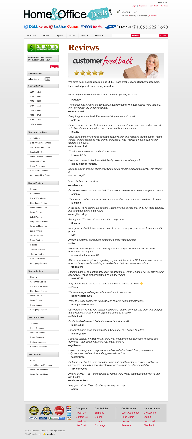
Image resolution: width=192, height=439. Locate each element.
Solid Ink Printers (37, 249)
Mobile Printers (36, 235)
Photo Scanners (37, 337)
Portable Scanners (38, 342)
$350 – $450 (35, 101)
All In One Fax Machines (41, 365)
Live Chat (81, 425)
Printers (84, 36)
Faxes (72, 36)
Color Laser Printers (38, 203)
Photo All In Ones (37, 166)
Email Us (81, 421)
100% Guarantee (131, 412)
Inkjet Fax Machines (39, 370)
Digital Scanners (37, 328)
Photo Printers (36, 240)
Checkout (164, 6)
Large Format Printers (39, 221)
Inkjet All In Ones (37, 152)
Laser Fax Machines (39, 374)
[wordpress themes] (49, 434)
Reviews (126, 425)
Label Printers (36, 217)
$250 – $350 (35, 96)
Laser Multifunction (38, 226)
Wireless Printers (37, 259)
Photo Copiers (36, 305)
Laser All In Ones (37, 161)
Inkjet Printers (36, 212)
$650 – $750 (35, 115)
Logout (147, 417)
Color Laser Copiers (38, 291)
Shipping (99, 412)
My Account (150, 412)
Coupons (126, 421)
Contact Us (82, 417)
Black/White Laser (38, 198)
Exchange (100, 425)
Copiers (59, 36)
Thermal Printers (37, 254)
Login (134, 6)
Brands (46, 36)
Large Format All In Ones (41, 157)
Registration (143, 6)
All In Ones (31, 36)
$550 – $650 (35, 110)
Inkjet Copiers (36, 296)
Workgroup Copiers (38, 310)
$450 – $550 (35, 106)
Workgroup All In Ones (40, 175)
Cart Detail (154, 6)
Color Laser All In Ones (40, 147)
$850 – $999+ (36, 124)
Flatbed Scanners (37, 333)
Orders (98, 417)
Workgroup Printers (38, 263)
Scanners (99, 36)
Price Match (128, 417)
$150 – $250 (35, 92)
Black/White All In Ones (40, 143)
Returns (99, 421)
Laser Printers (36, 231)
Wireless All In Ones (39, 171)
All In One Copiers (38, 282)
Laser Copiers (36, 300)
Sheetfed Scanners (38, 347)
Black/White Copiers (39, 286)
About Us (81, 412)
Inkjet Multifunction (38, 208)
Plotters (33, 245)
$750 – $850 (35, 120)
